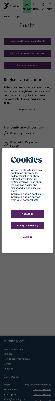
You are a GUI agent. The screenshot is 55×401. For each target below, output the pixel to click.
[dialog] (27, 200)
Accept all (27, 213)
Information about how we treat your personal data (25, 198)
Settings (27, 236)
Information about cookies (26, 193)
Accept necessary (27, 225)
